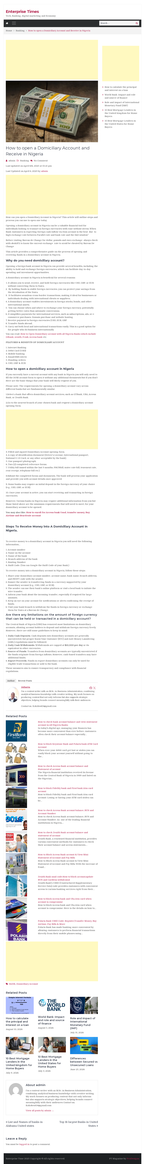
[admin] (13, 701)
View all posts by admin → (40, 1110)
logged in (24, 1144)
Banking (24, 160)
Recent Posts (25, 680)
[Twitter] (94, 688)
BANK (12, 984)
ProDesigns (133, 1158)
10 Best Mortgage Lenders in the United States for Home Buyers (50, 1061)
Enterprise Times (22, 11)
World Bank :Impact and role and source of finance (51, 1020)
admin (11, 160)
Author (11, 680)
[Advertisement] (52, 60)
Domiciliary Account (27, 984)
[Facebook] (90, 688)
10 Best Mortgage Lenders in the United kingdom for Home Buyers (19, 1063)
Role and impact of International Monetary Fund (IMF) (82, 1023)
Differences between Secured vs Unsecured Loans (84, 1062)
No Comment (41, 160)
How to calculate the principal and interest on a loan (17, 1022)
